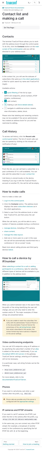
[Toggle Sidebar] (3, 2)
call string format (25, 327)
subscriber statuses (25, 206)
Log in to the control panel (14, 201)
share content (9, 231)
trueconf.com (30, 449)
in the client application (30, 79)
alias (37, 349)
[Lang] (30, 2)
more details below (25, 105)
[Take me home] (12, 2)
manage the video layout (13, 235)
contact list (30, 174)
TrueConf (7, 23)
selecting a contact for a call (17, 266)
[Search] (35, 2)
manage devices (10, 228)
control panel (7, 139)
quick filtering (12, 93)
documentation (14, 380)
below (10, 250)
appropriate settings (27, 401)
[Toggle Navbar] (39, 2)
